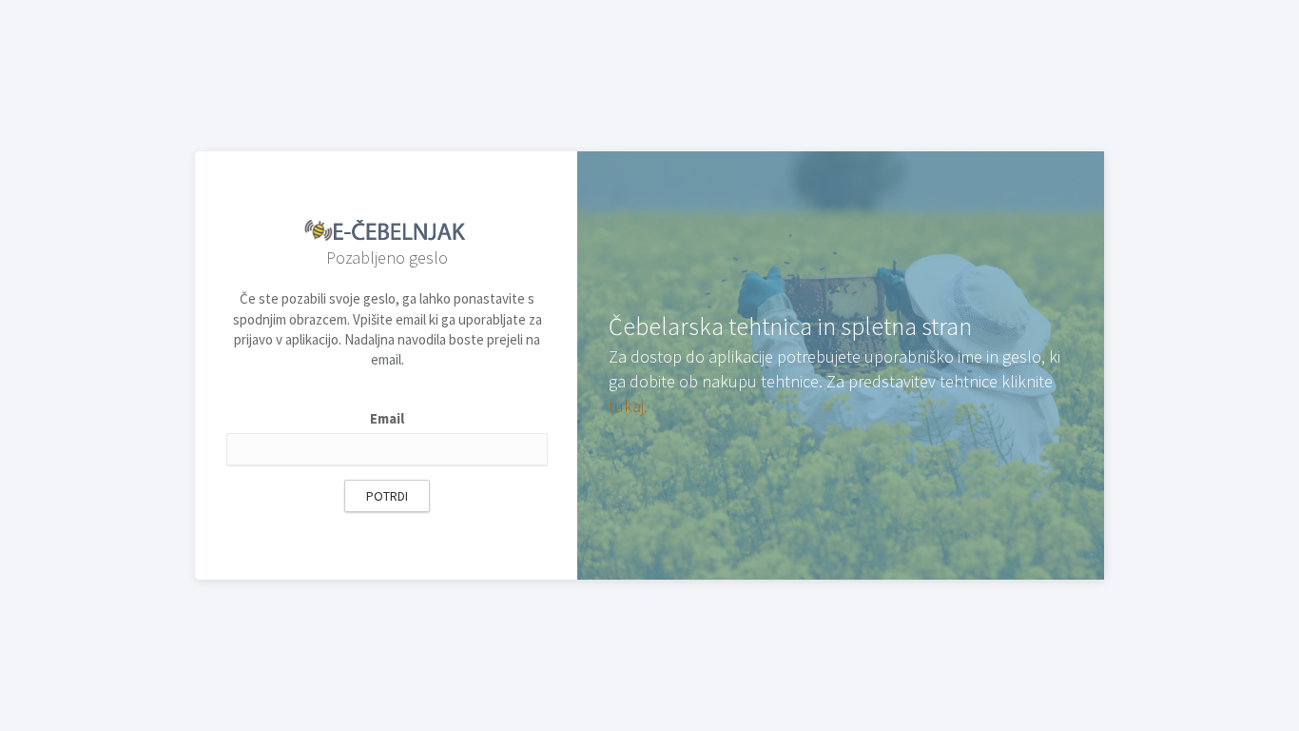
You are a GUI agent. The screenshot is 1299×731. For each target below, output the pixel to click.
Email (387, 418)
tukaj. (628, 406)
